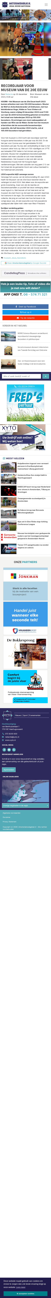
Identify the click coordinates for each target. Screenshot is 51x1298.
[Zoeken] (45, 376)
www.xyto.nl (10, 740)
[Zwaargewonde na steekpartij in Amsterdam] (9, 502)
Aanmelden (9, 769)
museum (7, 258)
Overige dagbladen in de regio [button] (15, 805)
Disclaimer (6, 817)
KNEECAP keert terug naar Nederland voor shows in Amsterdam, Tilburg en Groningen (34, 489)
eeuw (14, 258)
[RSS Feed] (14, 750)
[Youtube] (9, 750)
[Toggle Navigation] (46, 5)
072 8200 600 (11, 734)
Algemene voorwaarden (11, 813)
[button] (1, 69)
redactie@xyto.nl (12, 737)
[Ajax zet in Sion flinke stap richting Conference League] (9, 525)
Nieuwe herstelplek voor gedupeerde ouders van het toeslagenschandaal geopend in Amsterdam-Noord (34, 536)
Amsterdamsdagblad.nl (19, 3)
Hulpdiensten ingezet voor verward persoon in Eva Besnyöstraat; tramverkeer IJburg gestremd (33, 466)
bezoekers (21, 258)
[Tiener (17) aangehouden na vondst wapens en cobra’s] (9, 549)
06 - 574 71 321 (35, 294)
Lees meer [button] (20, 1287)
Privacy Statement (9, 822)
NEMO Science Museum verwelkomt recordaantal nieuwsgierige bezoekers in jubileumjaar (33, 336)
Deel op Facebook (27, 306)
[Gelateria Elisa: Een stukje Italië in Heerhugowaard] (9, 479)
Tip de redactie (27, 318)
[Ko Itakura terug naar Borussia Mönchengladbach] (9, 514)
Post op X (26, 312)
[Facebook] (4, 750)
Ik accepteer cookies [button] (25, 1294)
